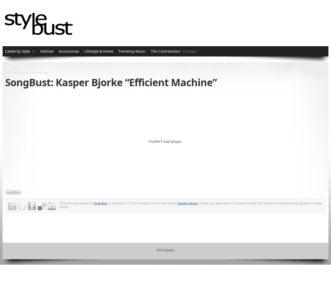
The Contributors (165, 51)
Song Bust (13, 192)
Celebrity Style (17, 51)
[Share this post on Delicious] (42, 206)
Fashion (47, 51)
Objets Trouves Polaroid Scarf (29, 72)
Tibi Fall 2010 (313, 72)
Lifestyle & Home (98, 51)
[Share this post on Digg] (22, 206)
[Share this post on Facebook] (32, 206)
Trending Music (132, 51)
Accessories (69, 51)
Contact (190, 51)
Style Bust (100, 203)
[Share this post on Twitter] (12, 206)
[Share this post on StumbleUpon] (52, 206)
